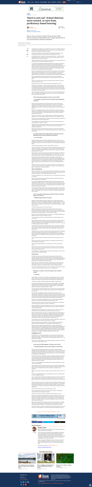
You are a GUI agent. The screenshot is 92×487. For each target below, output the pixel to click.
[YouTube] (23, 484)
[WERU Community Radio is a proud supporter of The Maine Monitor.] (48, 416)
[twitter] (23, 482)
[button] (78, 2)
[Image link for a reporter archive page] (28, 27)
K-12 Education (29, 14)
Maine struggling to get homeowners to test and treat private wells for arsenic (45, 466)
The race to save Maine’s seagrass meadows (63, 465)
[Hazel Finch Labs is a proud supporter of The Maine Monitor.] (46, 8)
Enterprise (28, 13)
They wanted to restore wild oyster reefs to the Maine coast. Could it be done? (26, 466)
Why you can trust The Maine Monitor (34, 31)
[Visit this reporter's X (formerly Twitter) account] (32, 432)
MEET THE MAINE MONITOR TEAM (44, 483)
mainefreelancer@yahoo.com (52, 445)
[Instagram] (26, 482)
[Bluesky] (28, 482)
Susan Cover (32, 27)
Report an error (40, 411)
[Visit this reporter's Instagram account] (34, 432)
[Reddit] (26, 484)
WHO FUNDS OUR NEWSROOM (57, 483)
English (69, 0)
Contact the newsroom (47, 411)
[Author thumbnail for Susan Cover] (34, 429)
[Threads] (28, 484)
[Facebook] (21, 482)
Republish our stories (56, 411)
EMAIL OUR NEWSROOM (24, 479)
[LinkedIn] (21, 484)
